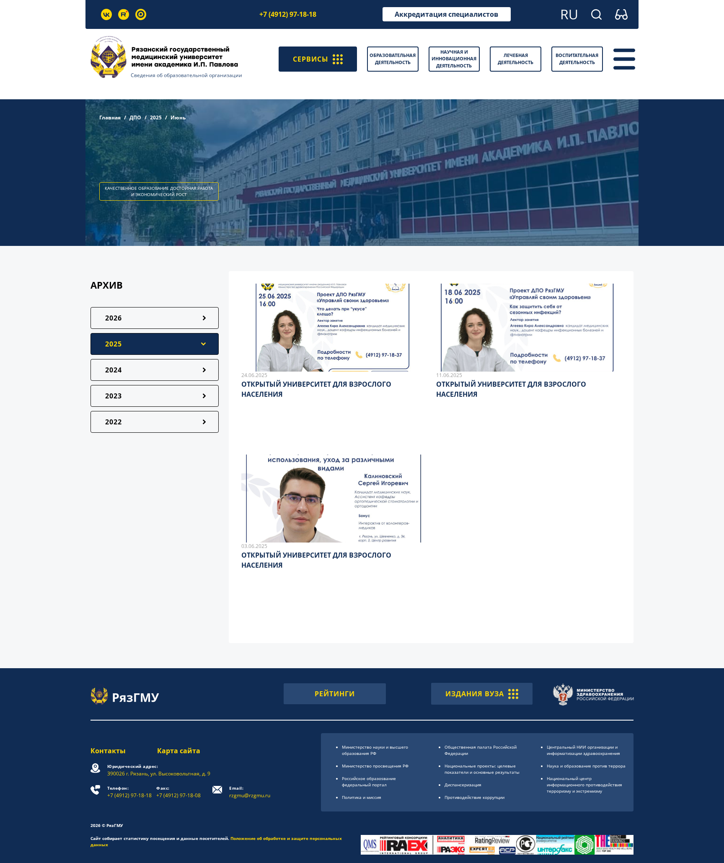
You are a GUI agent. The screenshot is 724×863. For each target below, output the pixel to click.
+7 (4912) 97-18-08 (178, 792)
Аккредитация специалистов (446, 14)
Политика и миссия (361, 797)
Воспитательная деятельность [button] (577, 58)
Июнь (178, 117)
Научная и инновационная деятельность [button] (454, 59)
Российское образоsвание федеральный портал (369, 781)
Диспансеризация (463, 785)
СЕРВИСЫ (310, 59)
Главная (110, 117)
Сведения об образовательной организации (186, 75)
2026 (113, 318)
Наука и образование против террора (586, 766)
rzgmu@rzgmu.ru (249, 792)
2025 (156, 117)
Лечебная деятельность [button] (515, 58)
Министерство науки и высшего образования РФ (375, 750)
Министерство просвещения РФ (375, 766)
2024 (113, 370)
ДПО (135, 117)
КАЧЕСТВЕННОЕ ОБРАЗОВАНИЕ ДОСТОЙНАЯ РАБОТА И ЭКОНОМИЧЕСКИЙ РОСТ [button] (159, 191)
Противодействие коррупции (474, 797)
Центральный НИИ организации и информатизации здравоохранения (583, 750)
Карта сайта (178, 750)
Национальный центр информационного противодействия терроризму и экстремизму (584, 784)
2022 (113, 421)
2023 (113, 395)
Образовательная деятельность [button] (393, 58)
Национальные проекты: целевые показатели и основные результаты (482, 769)
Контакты (108, 750)
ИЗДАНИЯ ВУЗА (474, 693)
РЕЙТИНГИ (335, 693)
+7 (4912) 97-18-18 (287, 14)
